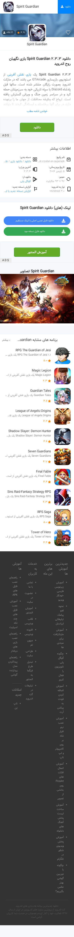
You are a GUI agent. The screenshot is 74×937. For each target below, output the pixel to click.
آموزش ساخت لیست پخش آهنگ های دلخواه (60, 818)
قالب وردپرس (29, 621)
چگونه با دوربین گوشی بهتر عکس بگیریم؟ (60, 878)
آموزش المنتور (37, 252)
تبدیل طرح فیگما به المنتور (29, 670)
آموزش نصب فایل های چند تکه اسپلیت (13, 614)
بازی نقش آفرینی (19, 74)
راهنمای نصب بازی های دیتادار (13, 642)
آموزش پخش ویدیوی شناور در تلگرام (60, 848)
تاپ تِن (15, 706)
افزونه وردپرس (29, 632)
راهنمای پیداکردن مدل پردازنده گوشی (12, 666)
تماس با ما (30, 585)
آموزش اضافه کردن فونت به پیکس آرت (60, 699)
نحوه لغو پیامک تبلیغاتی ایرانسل (59, 615)
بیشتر (5, 340)
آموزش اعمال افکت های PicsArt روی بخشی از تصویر (60, 781)
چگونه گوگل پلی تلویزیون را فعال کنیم (59, 667)
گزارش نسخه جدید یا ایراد (17, 191)
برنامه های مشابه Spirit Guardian (33, 340)
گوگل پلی (25, 181)
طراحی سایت (29, 653)
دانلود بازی (16, 161)
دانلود (37, 127)
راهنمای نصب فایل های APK (13, 586)
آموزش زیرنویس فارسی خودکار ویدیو (59, 591)
